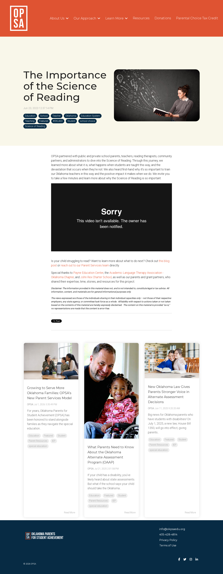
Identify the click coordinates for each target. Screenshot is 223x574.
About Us (57, 18)
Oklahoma (70, 115)
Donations (162, 18)
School (44, 115)
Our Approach (85, 18)
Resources (141, 18)
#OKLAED (58, 121)
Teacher (56, 115)
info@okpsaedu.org (172, 529)
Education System (90, 115)
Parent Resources (38, 441)
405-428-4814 (168, 534)
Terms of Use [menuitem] (167, 545)
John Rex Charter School (96, 277)
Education (30, 115)
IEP (53, 441)
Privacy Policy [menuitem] (168, 540)
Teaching (29, 121)
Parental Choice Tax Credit (197, 18)
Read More (69, 512)
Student (71, 121)
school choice (87, 121)
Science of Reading (35, 126)
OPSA (30, 404)
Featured (43, 121)
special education (38, 446)
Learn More (114, 18)
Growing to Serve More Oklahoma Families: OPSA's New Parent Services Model (49, 393)
